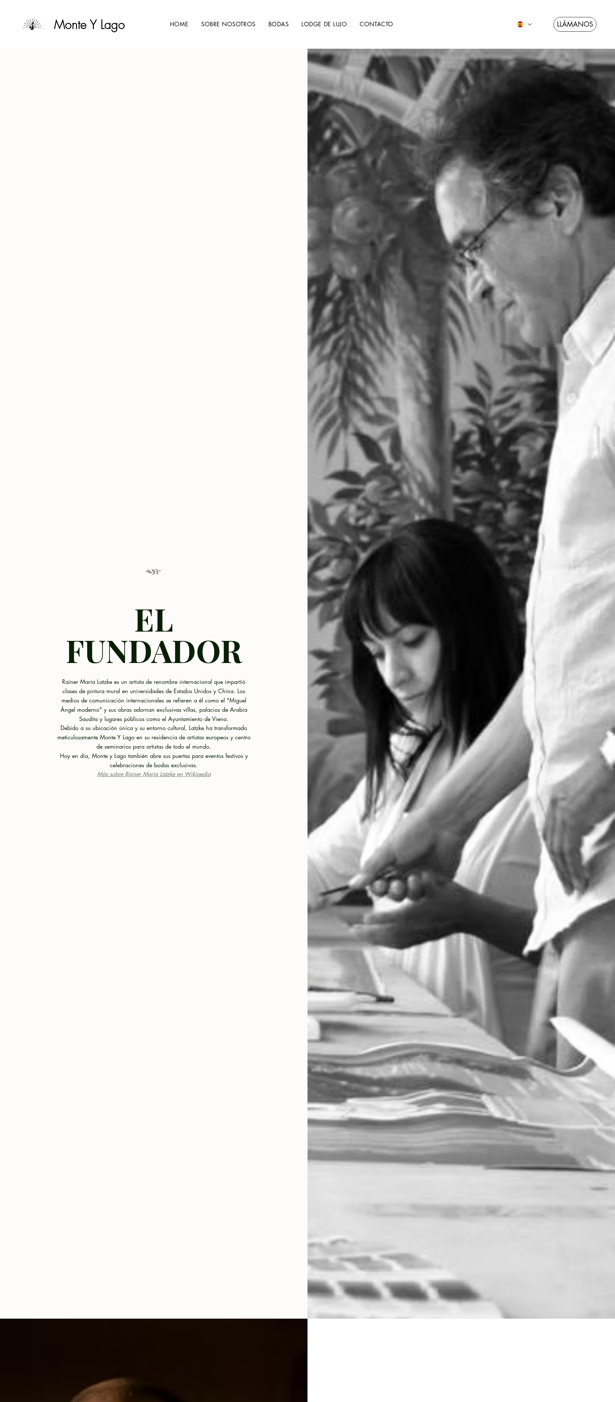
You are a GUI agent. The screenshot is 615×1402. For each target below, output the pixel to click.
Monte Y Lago (89, 24)
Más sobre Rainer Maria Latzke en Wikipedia (154, 774)
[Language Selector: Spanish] (524, 24)
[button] (228, 24)
